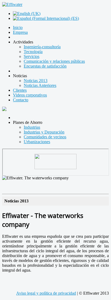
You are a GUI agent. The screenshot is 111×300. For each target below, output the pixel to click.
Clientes (20, 90)
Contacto (20, 100)
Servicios (31, 56)
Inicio (18, 27)
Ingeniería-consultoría (42, 47)
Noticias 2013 (35, 80)
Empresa (20, 32)
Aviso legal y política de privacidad (46, 293)
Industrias (32, 127)
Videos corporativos (30, 95)
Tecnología (33, 51)
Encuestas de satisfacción (45, 66)
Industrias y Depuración (44, 132)
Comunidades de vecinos (45, 137)
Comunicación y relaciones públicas (54, 61)
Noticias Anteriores (40, 85)
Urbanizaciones (37, 141)
